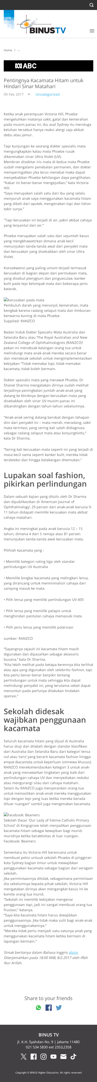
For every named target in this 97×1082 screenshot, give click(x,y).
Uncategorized (48, 94)
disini (73, 952)
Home (8, 50)
